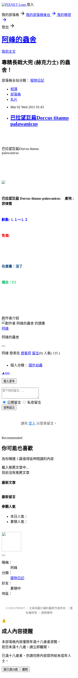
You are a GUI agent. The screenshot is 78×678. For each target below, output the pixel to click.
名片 (13, 99)
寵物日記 (37, 80)
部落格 (15, 94)
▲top (6, 373)
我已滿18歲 (10, 669)
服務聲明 (46, 612)
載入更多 (9, 381)
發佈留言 (9, 407)
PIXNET (20, 608)
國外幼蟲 (35, 365)
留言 (35, 353)
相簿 (13, 89)
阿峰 (5, 328)
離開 (25, 669)
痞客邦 (26, 353)
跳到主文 (9, 51)
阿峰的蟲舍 (19, 39)
